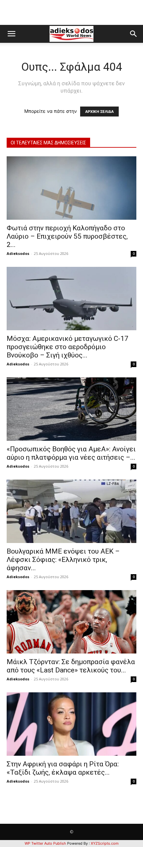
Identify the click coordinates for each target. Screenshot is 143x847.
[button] (11, 34)
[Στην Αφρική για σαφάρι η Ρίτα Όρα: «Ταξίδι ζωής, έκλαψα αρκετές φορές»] (71, 724)
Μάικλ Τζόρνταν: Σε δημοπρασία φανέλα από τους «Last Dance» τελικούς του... (71, 666)
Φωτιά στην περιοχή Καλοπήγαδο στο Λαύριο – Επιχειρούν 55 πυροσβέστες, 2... (67, 236)
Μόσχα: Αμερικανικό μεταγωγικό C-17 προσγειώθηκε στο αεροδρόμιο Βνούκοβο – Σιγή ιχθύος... (67, 347)
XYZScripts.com (105, 843)
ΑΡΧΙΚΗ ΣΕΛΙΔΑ (99, 111)
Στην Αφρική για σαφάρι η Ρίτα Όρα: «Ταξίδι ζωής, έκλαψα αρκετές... (63, 768)
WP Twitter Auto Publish (45, 843)
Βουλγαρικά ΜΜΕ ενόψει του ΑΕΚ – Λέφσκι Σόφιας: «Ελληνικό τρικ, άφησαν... (63, 559)
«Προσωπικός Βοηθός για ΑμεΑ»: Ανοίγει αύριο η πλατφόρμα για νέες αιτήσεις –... (71, 453)
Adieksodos (18, 253)
